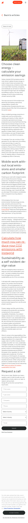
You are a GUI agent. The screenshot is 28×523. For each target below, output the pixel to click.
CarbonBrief (5, 209)
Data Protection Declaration (12, 508)
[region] (14, 507)
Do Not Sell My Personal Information (14, 517)
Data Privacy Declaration (7, 432)
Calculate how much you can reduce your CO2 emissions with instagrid (14, 245)
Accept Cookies (14, 512)
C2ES (9, 110)
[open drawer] (25, 2)
